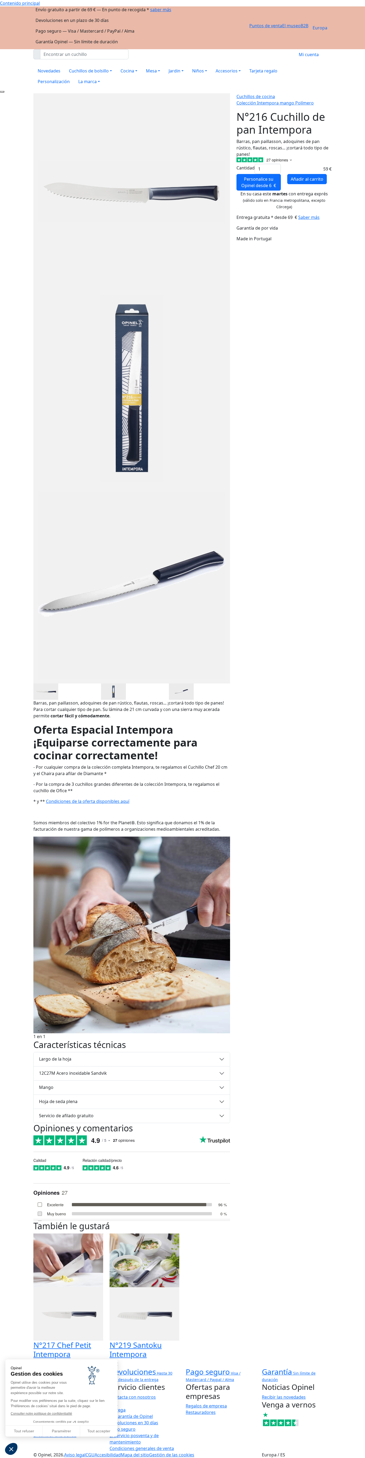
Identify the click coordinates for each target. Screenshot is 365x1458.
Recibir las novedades (284, 1397)
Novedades (49, 71)
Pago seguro (122, 1429)
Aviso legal (75, 1455)
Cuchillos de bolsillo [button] (89, 71)
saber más (160, 10)
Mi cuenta (309, 54)
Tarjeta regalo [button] (263, 71)
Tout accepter (98, 1431)
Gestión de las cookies (171, 1455)
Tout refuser (24, 1431)
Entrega (118, 1410)
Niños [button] (198, 71)
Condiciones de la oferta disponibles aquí (87, 801)
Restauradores (201, 1412)
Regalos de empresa (206, 1406)
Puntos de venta (265, 26)
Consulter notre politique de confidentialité (41, 1414)
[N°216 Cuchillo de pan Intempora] (131, 934)
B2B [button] (304, 26)
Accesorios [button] (227, 71)
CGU (90, 1455)
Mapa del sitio (135, 1455)
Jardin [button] (174, 71)
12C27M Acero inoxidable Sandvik (73, 1073)
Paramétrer (61, 1431)
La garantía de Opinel (131, 1416)
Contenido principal (20, 3)
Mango (46, 1087)
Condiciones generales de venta (142, 1448)
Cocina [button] (127, 71)
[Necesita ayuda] (2, 91)
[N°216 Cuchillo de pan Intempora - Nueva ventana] (45, 691)
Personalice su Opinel (258, 182)
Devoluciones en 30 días (134, 1423)
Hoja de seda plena (58, 1101)
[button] (11, 1448)
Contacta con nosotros (133, 1397)
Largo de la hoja (55, 1059)
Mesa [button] (151, 71)
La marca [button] (87, 81)
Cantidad (245, 168)
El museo (291, 26)
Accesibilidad (108, 1455)
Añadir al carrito (307, 179)
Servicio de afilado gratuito (66, 1116)
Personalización (54, 81)
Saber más (309, 217)
